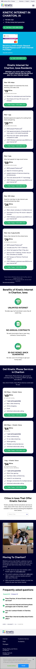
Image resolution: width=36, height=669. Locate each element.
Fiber (4, 641)
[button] (26, 514)
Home (4, 624)
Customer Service (23, 639)
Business (21, 1)
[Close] (33, 659)
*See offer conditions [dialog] (7, 52)
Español (33, 1)
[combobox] (16, 514)
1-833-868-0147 (20, 571)
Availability (21, 641)
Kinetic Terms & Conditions (7, 653)
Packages (5, 644)
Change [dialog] (13, 1)
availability (10, 624)
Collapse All (14, 594)
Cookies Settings (11, 665)
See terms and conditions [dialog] (8, 282)
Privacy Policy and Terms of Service (10, 649)
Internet (5, 639)
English (27, 1)
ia (15, 624)
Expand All (6, 594)
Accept (23, 665)
